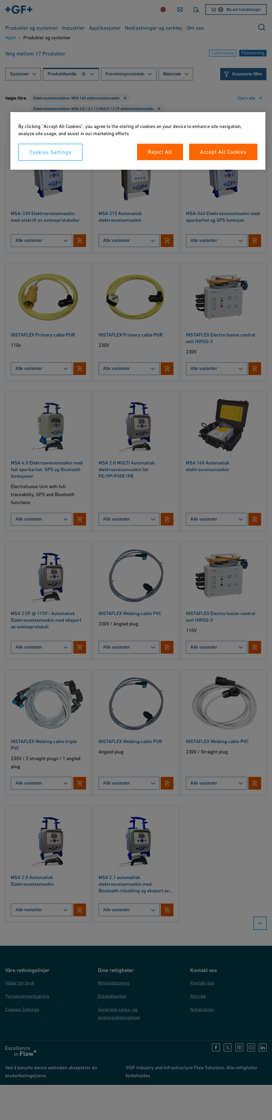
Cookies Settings (50, 152)
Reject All (160, 152)
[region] (137, 141)
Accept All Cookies (223, 152)
